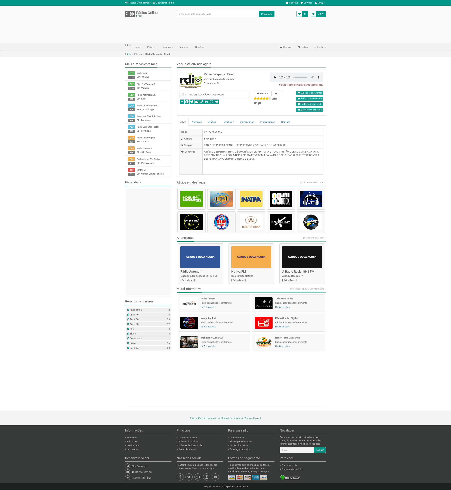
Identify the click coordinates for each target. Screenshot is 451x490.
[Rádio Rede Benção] (221, 222)
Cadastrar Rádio (165, 2)
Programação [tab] (267, 121)
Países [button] (151, 47)
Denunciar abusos (187, 449)
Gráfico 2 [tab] (229, 121)
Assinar (320, 450)
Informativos (133, 449)
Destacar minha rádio (311, 109)
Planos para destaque (240, 441)
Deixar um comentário (311, 98)
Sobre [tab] (183, 121)
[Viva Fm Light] (191, 222)
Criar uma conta (289, 465)
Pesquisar (266, 14)
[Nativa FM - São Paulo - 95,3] (251, 199)
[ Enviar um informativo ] (313, 289)
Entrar (321, 2)
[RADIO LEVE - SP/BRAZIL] (311, 199)
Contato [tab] (285, 121)
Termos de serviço (187, 437)
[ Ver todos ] (295, 289)
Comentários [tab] (247, 121)
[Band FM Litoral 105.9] (191, 199)
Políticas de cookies (188, 441)
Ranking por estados (239, 449)
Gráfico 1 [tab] (213, 121)
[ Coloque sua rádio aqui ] (312, 182)
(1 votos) (273, 99)
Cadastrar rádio (237, 437)
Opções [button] (199, 47)
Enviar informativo (238, 445)
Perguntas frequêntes (292, 469)
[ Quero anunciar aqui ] (314, 238)
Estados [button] (166, 47)
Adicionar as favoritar (311, 93)
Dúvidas (308, 2)
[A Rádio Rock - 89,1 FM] (281, 199)
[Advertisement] (225, 30)
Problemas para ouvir (311, 104)
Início (128, 54)
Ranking (287, 47)
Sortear (304, 47)
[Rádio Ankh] (251, 222)
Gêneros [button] (183, 47)
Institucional (132, 445)
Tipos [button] (137, 47)
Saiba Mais (188, 280)
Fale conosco (133, 441)
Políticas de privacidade (190, 445)
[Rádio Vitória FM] (221, 199)
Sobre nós (131, 437)
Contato (293, 2)
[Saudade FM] (311, 222)
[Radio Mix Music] (281, 222)
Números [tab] (197, 121)
